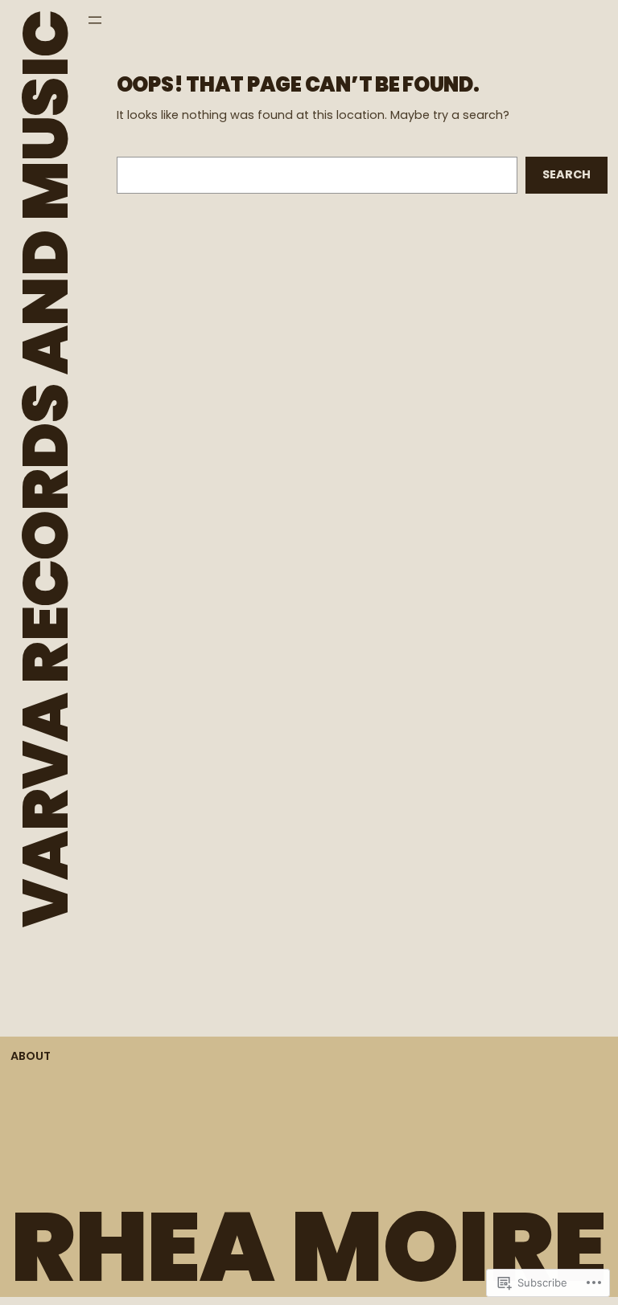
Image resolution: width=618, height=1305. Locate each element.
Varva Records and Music (45, 468)
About (30, 1056)
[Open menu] (95, 20)
